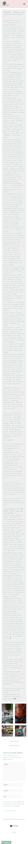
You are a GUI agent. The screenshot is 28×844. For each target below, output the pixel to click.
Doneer (14, 832)
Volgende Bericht (14, 745)
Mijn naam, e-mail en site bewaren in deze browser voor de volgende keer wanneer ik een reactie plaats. (13, 804)
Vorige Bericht (14, 741)
